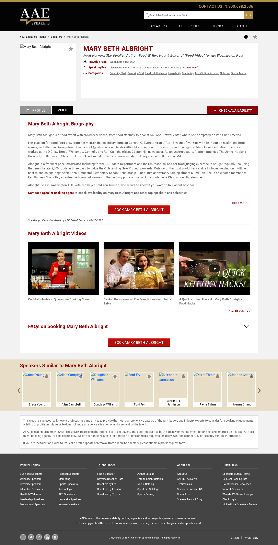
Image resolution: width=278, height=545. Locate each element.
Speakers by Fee (106, 484)
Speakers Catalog (147, 489)
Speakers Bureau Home (236, 473)
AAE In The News (187, 478)
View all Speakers (232, 489)
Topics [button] (218, 26)
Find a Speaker (105, 473)
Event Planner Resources (236, 484)
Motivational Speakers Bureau (239, 504)
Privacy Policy (251, 538)
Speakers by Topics (108, 494)
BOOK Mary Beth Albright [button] (139, 210)
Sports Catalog (145, 494)
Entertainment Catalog (150, 478)
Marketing (188, 73)
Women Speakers (69, 504)
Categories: (96, 73)
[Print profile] (246, 37)
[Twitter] (31, 539)
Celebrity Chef (118, 73)
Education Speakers (31, 489)
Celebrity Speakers (31, 478)
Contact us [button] (210, 6)
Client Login (229, 499)
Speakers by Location (109, 489)
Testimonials (184, 484)
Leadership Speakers (32, 499)
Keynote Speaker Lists (110, 478)
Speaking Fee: (97, 67)
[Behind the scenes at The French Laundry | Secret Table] (139, 268)
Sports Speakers (68, 484)
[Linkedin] (39, 539)
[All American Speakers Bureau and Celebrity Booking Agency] (35, 16)
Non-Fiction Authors (207, 73)
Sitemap (235, 538)
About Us (182, 473)
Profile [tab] (38, 110)
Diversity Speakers (31, 484)
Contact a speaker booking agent (51, 193)
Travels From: (97, 61)
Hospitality (174, 73)
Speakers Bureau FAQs (190, 489)
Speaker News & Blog (189, 499)
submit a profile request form (167, 443)
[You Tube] (47, 539)
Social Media (238, 73)
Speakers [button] (158, 26)
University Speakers (70, 499)
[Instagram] (55, 539)
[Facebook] (23, 539)
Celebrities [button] (189, 26)
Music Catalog (145, 484)
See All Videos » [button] (239, 311)
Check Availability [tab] (235, 110)
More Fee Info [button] (191, 67)
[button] (19, 389)
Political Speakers (69, 473)
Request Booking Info (234, 478)
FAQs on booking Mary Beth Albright (68, 326)
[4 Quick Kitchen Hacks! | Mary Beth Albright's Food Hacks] (214, 268)
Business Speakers (31, 473)
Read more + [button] (241, 203)
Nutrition (225, 73)
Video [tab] (62, 110)
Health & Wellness (156, 73)
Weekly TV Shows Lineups (237, 494)
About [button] (242, 26)
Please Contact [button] (132, 67)
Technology (65, 489)
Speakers (56, 36)
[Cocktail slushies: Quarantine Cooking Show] (63, 268)
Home (42, 36)
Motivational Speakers (33, 504)
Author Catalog (145, 473)
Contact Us (183, 494)
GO (248, 15)
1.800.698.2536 (239, 6)
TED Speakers (67, 494)
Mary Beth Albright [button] (118, 49)
